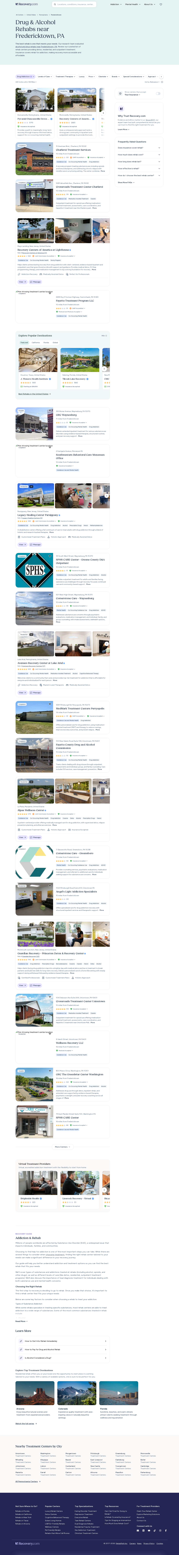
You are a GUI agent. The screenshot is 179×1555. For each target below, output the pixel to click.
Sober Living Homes (53, 1521)
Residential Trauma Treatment (87, 1527)
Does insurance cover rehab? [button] (130, 148)
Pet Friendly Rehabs (53, 1530)
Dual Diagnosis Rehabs (84, 1524)
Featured (24, 343)
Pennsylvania (43, 15)
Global (55, 343)
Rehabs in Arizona (22, 1524)
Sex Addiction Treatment (85, 1530)
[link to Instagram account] (160, 1530)
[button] (32, 82)
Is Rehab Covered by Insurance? (118, 1517)
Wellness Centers (52, 1527)
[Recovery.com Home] (27, 4)
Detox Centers (51, 1514)
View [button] (21, 282)
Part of (32, 253)
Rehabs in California (23, 1514)
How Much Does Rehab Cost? (117, 1524)
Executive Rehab (81, 1517)
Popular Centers (52, 1506)
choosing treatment (55, 1254)
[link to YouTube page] (149, 1530)
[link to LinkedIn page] (143, 1530)
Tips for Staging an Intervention (118, 1520)
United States (31, 15)
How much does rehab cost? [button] (130, 155)
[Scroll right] (161, 76)
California (36, 343)
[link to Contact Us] (138, 1530)
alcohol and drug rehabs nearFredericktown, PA (36, 46)
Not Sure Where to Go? (26, 1506)
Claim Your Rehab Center (147, 1511)
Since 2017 (150, 120)
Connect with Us (144, 1526)
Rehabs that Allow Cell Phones (57, 1533)
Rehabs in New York (23, 1517)
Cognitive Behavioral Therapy (57, 1517)
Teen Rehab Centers (83, 1521)
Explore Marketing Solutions (148, 1514)
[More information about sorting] (162, 82)
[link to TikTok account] (155, 1530)
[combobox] (74, 4)
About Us (140, 1517)
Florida (46, 343)
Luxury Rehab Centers (54, 1511)
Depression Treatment (84, 1514)
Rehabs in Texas (21, 1521)
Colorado (63, 1408)
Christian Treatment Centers (86, 1533)
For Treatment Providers (148, 1506)
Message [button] (36, 282)
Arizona (20, 1408)
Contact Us (141, 1521)
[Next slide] (103, 113)
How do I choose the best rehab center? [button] (136, 175)
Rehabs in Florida (22, 1511)
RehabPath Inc (121, 1543)
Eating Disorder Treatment (86, 1511)
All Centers (19, 15)
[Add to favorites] (50, 145)
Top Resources (112, 1506)
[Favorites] (161, 4)
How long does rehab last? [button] (129, 161)
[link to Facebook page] (166, 1530)
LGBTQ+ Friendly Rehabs (55, 1524)
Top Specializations (84, 1506)
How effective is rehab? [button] (128, 168)
